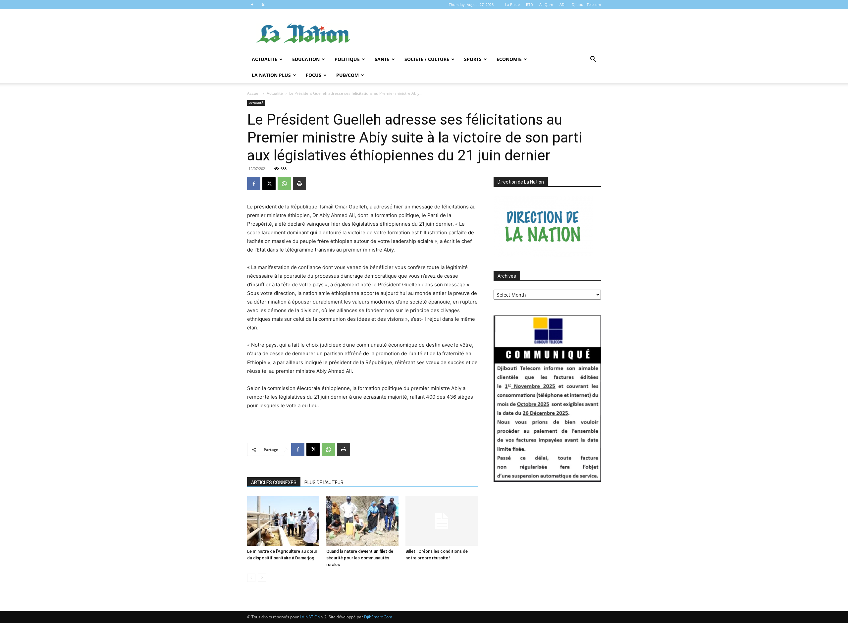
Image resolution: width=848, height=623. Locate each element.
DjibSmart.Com (378, 617)
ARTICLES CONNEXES (273, 482)
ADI (562, 4)
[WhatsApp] (284, 183)
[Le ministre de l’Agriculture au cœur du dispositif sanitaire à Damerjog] (283, 521)
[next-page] (262, 578)
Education (306, 59)
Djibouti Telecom (586, 4)
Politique (347, 59)
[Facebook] (252, 4)
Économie (509, 59)
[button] (593, 60)
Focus (313, 75)
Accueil (253, 93)
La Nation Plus (271, 75)
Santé (382, 59)
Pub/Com (347, 75)
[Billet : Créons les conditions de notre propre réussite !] (441, 521)
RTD (529, 4)
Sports (473, 59)
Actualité (264, 59)
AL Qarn (546, 4)
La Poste (512, 4)
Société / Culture (426, 59)
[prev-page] (251, 578)
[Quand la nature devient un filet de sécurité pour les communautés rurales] (362, 521)
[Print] (299, 183)
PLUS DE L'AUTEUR (324, 482)
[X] (263, 4)
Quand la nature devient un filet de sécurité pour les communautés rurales (359, 558)
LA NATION (310, 617)
